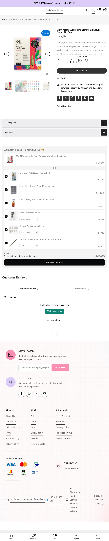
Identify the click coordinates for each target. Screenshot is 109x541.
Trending (60, 421)
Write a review (54, 311)
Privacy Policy (12, 438)
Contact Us (11, 421)
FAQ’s (8, 432)
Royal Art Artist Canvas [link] (29, 212)
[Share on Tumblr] (78, 98)
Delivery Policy (13, 427)
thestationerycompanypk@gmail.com (27, 499)
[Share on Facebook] (59, 98)
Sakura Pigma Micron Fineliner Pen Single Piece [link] (40, 239)
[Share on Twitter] (66, 98)
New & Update (38, 443)
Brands (34, 438)
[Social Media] (21, 394)
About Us (10, 416)
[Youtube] (44, 394)
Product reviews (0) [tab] (28, 288)
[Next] (47, 54)
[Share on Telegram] (85, 98)
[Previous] (6, 54)
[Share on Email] (91, 98)
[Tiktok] (37, 394)
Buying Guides (63, 427)
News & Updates (64, 416)
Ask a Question (64, 106)
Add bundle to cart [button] (54, 262)
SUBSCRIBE (60, 367)
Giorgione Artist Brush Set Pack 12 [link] (34, 173)
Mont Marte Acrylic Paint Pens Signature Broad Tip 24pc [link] (41, 156)
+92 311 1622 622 (56, 499)
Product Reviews (64, 432)
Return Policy (12, 443)
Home (4, 20)
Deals (33, 427)
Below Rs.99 (37, 432)
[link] (10, 160)
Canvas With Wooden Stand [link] (32, 226)
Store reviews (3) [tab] (81, 288)
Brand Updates (63, 438)
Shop (33, 421)
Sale (33, 416)
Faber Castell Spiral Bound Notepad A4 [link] (36, 186)
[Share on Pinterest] (72, 98)
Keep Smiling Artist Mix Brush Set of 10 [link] (36, 199)
